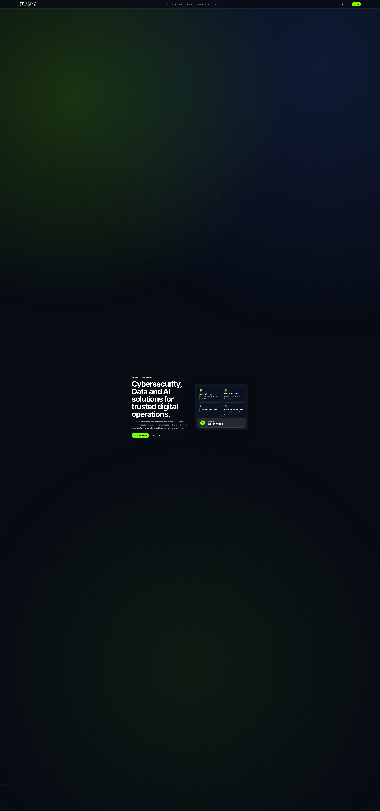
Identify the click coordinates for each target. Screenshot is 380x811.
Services (182, 4)
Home (167, 4)
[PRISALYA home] (31, 4)
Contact (215, 4)
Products (190, 4)
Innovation (199, 4)
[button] (221, 423)
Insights (207, 4)
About (174, 4)
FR (342, 4)
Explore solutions (140, 435)
